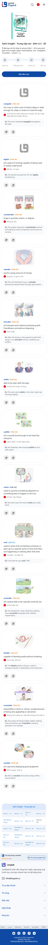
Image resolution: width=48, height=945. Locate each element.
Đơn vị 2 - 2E (7, 829)
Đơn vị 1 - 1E (40, 814)
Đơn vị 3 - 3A (29, 829)
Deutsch (26, 927)
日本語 (43, 927)
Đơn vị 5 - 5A (40, 844)
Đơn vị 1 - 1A (7, 814)
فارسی (10, 927)
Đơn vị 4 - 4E (18, 844)
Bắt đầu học (24, 74)
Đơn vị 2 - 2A (18, 821)
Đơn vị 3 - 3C (40, 829)
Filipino (2, 927)
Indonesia (18, 927)
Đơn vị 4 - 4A (29, 836)
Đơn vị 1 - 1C (18, 814)
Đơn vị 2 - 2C (29, 821)
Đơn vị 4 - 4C (40, 836)
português (35, 927)
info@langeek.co (13, 878)
